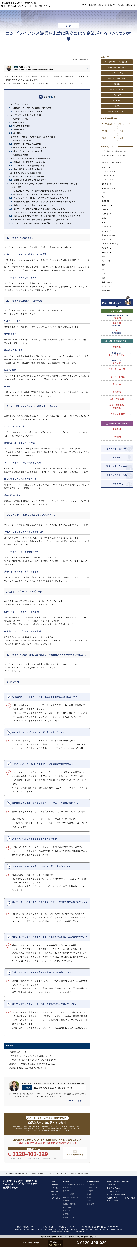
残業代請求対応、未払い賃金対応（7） (116, 151)
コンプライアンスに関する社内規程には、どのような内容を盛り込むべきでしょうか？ (46, 212)
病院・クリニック (124, 124)
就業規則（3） (107, 239)
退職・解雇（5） (108, 282)
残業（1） (105, 256)
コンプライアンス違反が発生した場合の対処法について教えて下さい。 (41, 223)
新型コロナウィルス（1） (111, 244)
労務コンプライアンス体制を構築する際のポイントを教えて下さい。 (39, 220)
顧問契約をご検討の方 (116, 448)
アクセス (121, 5)
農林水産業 (90, 1204)
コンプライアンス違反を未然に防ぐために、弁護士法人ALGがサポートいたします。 (43, 184)
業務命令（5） (107, 252)
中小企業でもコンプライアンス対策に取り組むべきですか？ (36, 194)
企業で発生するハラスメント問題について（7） (117, 157)
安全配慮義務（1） (109, 235)
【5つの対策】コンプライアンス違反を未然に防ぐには (31, 137)
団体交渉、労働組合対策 (70, 1197)
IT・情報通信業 (107, 124)
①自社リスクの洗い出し (21, 140)
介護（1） (105, 192)
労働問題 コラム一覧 (17, 1052)
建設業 (120, 138)
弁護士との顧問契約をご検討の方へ (118, 1181)
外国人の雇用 (116, 95)
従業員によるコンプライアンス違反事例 (27, 180)
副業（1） (105, 197)
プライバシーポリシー (114, 1191)
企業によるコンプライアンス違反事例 (26, 176)
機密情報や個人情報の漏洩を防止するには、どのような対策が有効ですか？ (42, 202)
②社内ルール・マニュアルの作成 (25, 144)
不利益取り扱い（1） (109, 184)
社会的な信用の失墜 (19, 126)
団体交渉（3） (107, 231)
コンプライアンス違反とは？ (20, 104)
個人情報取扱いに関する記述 (116, 1194)
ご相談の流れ (117, 457)
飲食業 (120, 131)
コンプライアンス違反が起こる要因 (25, 111)
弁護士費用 (112, 5)
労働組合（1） (107, 218)
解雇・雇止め (67, 1191)
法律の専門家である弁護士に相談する (26, 169)
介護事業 (105, 131)
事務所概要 (92, 5)
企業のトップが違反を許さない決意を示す (28, 162)
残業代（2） (106, 261)
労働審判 (66, 1201)
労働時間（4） (107, 209)
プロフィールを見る (75, 1101)
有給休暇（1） (107, 248)
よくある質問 (14, 187)
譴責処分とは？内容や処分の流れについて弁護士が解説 (32, 1064)
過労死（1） (106, 286)
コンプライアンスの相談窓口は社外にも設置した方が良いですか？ (38, 209)
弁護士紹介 (102, 5)
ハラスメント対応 (68, 1194)
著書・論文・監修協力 (116, 466)
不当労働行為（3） (109, 188)
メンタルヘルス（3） (109, 180)
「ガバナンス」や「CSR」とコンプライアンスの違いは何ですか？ (38, 198)
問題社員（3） (107, 227)
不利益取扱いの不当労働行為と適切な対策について (30, 1056)
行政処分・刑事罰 (18, 119)
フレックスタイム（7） (110, 175)
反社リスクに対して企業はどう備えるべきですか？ (32, 205)
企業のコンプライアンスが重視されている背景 (30, 108)
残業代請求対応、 (27, 1068)
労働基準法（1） (108, 201)
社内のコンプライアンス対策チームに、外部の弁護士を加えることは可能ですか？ (45, 216)
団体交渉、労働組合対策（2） (113, 163)
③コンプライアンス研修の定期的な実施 (27, 147)
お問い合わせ (130, 5)
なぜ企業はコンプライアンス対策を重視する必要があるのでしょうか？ (40, 191)
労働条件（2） (107, 214)
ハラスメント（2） (109, 171)
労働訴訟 (116, 106)
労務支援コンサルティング (116, 112)
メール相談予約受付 (75, 1155)
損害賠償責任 (16, 122)
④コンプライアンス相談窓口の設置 (25, 151)
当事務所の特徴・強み (116, 475)
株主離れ (15, 133)
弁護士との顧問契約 (69, 1204)
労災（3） (105, 222)
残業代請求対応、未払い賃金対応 (73, 1184)
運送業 (104, 138)
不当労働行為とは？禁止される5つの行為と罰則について (32, 1060)
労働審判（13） (107, 205)
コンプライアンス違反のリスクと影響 (24, 115)
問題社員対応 (67, 1187)
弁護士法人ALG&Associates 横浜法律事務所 (71, 1232)
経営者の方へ (117, 484)
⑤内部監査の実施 (18, 155)
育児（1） (105, 273)
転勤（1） (105, 278)
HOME (84, 5)
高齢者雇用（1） (108, 291)
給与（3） (105, 269)
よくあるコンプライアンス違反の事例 (24, 173)
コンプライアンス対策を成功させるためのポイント (29, 158)
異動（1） (105, 265)
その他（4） (106, 167)
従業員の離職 (16, 129)
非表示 (51, 97)
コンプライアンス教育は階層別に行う (26, 166)
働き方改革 (117, 100)
